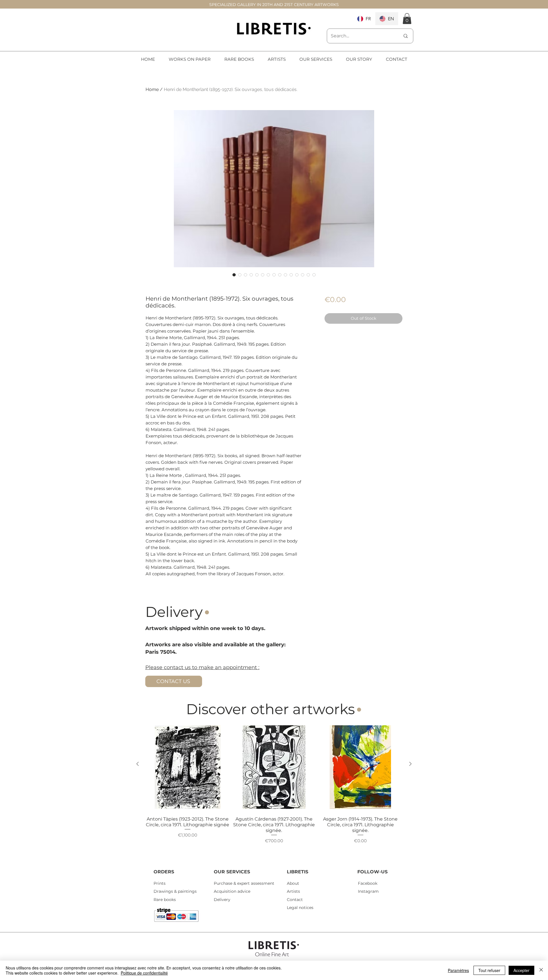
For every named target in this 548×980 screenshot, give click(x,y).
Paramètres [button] (458, 970)
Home (152, 89)
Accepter (521, 970)
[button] (407, 18)
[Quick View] (187, 767)
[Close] (541, 970)
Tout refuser (489, 970)
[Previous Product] (137, 763)
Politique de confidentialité (144, 973)
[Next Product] (410, 763)
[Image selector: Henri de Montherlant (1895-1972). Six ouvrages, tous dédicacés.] (234, 275)
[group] (274, 790)
